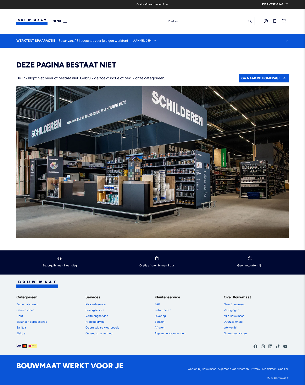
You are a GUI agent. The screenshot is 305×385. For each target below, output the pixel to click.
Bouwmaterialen (27, 304)
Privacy (255, 369)
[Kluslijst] (274, 21)
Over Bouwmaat (234, 304)
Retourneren (163, 310)
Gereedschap (25, 310)
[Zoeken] (250, 21)
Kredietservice (95, 322)
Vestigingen (231, 310)
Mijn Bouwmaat (234, 316)
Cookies (283, 369)
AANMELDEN (142, 40)
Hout (19, 316)
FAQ (157, 304)
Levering (160, 316)
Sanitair (21, 327)
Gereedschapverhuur (99, 333)
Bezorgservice (94, 310)
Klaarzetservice (95, 304)
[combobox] (210, 21)
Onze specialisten (235, 333)
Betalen (160, 322)
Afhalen (160, 327)
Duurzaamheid (233, 322)
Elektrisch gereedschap (31, 322)
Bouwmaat (280, 377)
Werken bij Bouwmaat (202, 369)
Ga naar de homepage (260, 78)
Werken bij (230, 327)
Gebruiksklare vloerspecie (102, 327)
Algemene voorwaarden (170, 333)
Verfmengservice (96, 316)
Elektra (20, 333)
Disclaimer (269, 369)
